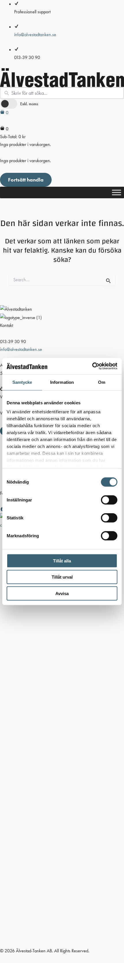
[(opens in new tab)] (62, 730)
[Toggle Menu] (116, 192)
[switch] (109, 499)
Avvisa (62, 593)
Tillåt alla (62, 560)
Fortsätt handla (26, 179)
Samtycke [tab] (22, 381)
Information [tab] (62, 381)
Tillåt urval (62, 577)
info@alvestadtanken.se (35, 35)
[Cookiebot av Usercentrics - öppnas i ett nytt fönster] (92, 366)
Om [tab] (101, 381)
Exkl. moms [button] (29, 103)
